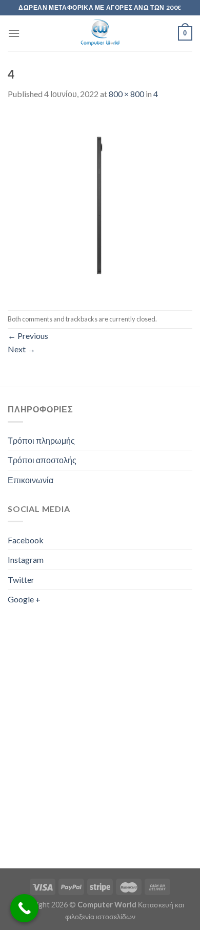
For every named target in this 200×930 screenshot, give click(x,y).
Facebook (26, 540)
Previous (28, 335)
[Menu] (14, 33)
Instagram (26, 559)
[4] (100, 204)
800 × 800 (126, 94)
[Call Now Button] (24, 908)
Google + (24, 599)
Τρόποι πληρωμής (41, 440)
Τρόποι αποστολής (42, 460)
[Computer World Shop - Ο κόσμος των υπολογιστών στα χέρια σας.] (100, 33)
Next (21, 349)
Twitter (21, 579)
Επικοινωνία (30, 480)
